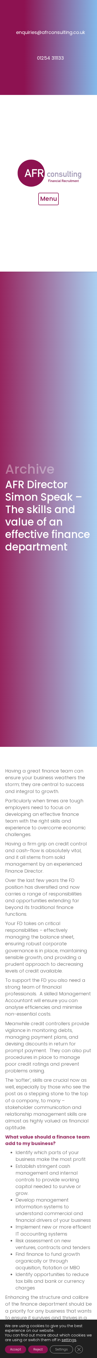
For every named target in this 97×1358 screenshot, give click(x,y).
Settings (61, 1349)
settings (69, 1340)
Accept (15, 1349)
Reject (38, 1349)
